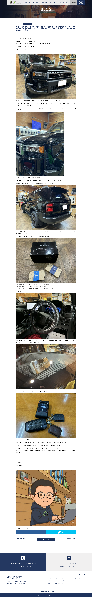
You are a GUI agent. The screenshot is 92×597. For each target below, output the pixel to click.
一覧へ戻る (46, 539)
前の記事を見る (21, 538)
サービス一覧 (31, 2)
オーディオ (55, 578)
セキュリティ (69, 578)
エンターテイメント (63, 2)
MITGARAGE (44, 595)
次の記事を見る (71, 538)
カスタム (62, 578)
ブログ (50, 2)
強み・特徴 (38, 2)
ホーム (49, 578)
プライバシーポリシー (60, 583)
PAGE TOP (81, 574)
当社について (45, 2)
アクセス (55, 2)
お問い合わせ (50, 583)
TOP (26, 2)
